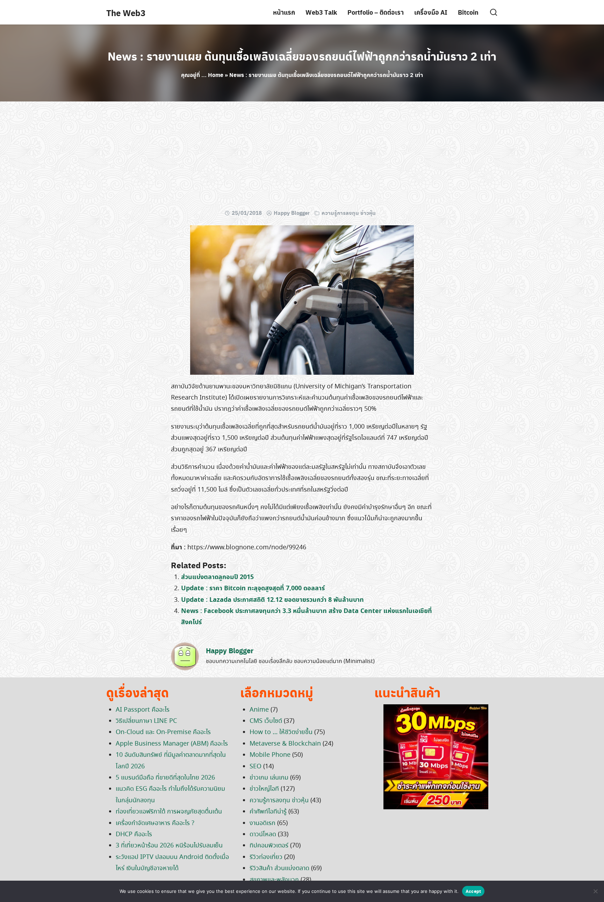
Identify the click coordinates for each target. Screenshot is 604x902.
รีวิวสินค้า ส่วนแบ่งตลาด (279, 868)
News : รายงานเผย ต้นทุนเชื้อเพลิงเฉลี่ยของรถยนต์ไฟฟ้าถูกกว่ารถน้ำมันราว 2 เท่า (302, 56)
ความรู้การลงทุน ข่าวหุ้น (349, 213)
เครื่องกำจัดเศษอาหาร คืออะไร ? (155, 823)
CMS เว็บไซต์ (266, 721)
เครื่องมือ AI (430, 12)
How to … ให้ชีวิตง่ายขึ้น (281, 732)
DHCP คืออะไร (134, 834)
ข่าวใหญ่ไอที (264, 789)
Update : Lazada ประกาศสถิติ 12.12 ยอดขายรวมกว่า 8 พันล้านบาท (272, 600)
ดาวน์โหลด (263, 834)
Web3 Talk (321, 12)
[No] (595, 891)
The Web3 (125, 12)
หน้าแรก (284, 12)
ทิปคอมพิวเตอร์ (269, 845)
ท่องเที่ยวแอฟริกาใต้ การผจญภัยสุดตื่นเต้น (169, 811)
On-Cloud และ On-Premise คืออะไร (163, 732)
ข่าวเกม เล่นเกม (269, 777)
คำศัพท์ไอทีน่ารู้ (268, 811)
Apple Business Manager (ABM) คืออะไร (172, 743)
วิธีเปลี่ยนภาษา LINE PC (146, 721)
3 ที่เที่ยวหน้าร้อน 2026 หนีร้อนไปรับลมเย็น (169, 845)
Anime (259, 709)
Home (215, 75)
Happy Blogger (292, 213)
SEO (255, 766)
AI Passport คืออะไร (143, 709)
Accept (473, 891)
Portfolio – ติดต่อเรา (375, 12)
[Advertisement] (302, 157)
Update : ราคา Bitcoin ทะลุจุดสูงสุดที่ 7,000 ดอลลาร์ (253, 588)
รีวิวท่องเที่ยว (266, 857)
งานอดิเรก (262, 823)
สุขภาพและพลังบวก (274, 880)
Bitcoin (468, 12)
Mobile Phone (270, 755)
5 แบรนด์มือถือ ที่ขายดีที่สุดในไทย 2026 (165, 777)
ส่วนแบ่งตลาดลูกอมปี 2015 (217, 577)
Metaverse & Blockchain (285, 743)
